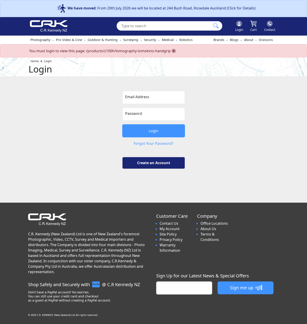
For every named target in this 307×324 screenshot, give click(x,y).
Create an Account (153, 162)
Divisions (266, 40)
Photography (40, 40)
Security (150, 40)
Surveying (130, 40)
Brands (219, 40)
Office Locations (214, 223)
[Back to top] (300, 317)
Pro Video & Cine (69, 40)
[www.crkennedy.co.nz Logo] (47, 26)
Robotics (186, 40)
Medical (168, 40)
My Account (170, 228)
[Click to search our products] (216, 26)
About (248, 40)
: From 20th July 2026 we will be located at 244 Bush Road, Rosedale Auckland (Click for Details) (161, 8)
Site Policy (168, 234)
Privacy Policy (171, 239)
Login (48, 61)
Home (35, 61)
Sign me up (242, 288)
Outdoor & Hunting (103, 40)
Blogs (234, 40)
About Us (208, 228)
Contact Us (169, 223)
